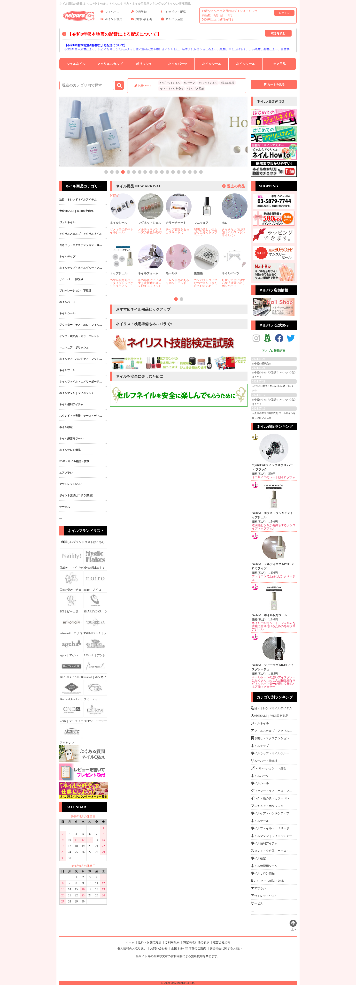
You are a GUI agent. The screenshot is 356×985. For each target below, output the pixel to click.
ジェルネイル (76, 64)
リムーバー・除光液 (264, 761)
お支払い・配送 (176, 12)
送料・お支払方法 (149, 942)
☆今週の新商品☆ (261, 363)
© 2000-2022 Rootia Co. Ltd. (178, 983)
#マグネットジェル (170, 82)
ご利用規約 (172, 942)
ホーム (130, 942)
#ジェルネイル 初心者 (171, 88)
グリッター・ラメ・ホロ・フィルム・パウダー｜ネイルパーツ (272, 791)
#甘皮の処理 (227, 82)
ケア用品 (279, 64)
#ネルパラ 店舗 (195, 88)
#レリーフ (189, 82)
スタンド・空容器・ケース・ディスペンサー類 (272, 851)
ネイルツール (245, 64)
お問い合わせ (144, 19)
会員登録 (141, 12)
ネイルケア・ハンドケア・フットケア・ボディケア (272, 813)
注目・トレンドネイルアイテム (271, 708)
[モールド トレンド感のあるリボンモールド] (179, 268)
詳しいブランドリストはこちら (84, 542)
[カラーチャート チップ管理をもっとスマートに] (179, 218)
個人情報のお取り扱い (132, 948)
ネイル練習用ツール (264, 866)
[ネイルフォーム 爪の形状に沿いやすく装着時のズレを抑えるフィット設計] (151, 268)
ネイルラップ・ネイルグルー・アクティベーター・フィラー (272, 753)
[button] (106, 172)
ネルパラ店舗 (174, 19)
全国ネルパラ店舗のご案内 (188, 948)
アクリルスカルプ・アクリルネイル (272, 731)
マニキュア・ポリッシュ (267, 806)
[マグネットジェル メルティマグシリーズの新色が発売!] (151, 218)
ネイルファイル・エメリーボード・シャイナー (272, 828)
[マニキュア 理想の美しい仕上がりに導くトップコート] (207, 218)
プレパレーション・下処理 (268, 768)
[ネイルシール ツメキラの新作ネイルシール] (123, 218)
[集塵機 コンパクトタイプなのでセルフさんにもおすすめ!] (207, 268)
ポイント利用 (113, 19)
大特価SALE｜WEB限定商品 (269, 716)
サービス (257, 903)
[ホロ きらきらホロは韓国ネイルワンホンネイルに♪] (235, 218)
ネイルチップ (260, 746)
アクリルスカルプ (110, 64)
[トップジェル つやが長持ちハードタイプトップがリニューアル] (123, 268)
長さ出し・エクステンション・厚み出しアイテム (272, 738)
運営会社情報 (221, 942)
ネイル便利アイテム (264, 843)
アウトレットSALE (263, 896)
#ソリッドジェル (208, 82)
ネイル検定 (258, 858)
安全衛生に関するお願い (226, 948)
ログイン (284, 12)
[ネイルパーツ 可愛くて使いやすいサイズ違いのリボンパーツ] (235, 268)
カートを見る (276, 84)
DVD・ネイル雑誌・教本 (267, 881)
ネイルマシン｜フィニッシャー (271, 836)
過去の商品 (236, 186)
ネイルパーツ (177, 64)
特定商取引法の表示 (196, 942)
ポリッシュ (144, 64)
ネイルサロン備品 (263, 873)
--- (252, 911)
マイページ (112, 12)
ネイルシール (211, 64)
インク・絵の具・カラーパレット (272, 798)
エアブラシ (258, 888)
